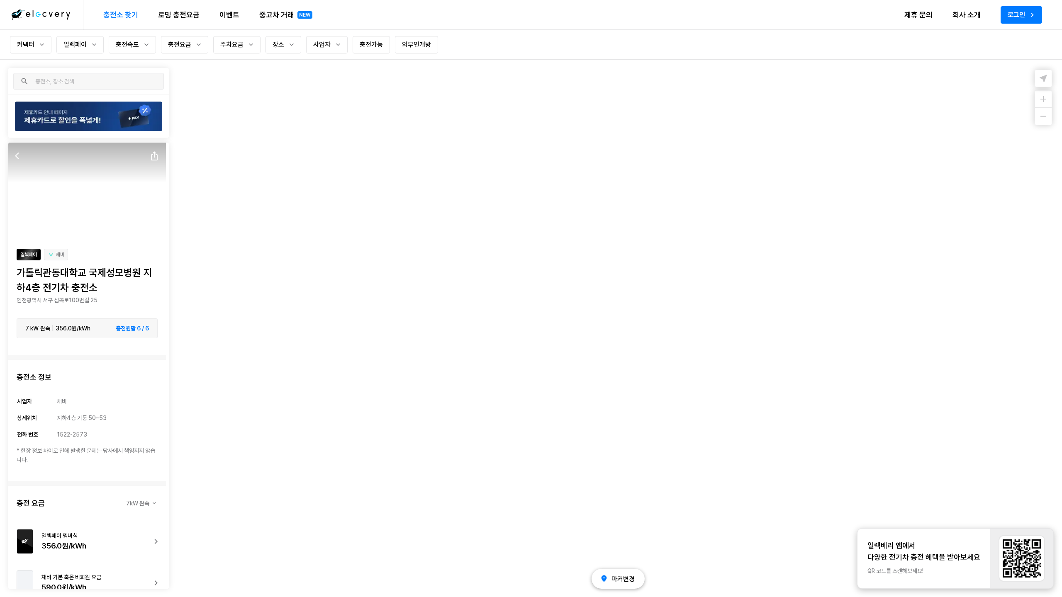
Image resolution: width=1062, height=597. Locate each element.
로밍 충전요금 (179, 14)
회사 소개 (966, 14)
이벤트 (229, 14)
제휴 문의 (918, 14)
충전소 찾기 (120, 14)
